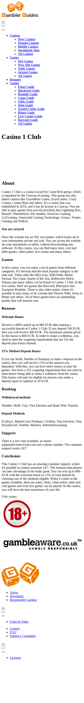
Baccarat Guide (28, 120)
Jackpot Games (28, 72)
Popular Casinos (28, 43)
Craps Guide (26, 98)
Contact (15, 628)
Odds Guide (26, 101)
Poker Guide (26, 87)
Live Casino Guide (30, 116)
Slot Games (25, 61)
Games (14, 57)
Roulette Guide (28, 94)
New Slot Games (29, 65)
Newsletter (17, 596)
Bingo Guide (26, 112)
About (14, 592)
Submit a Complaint (22, 636)
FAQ (13, 632)
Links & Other (19, 621)
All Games (25, 76)
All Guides (25, 123)
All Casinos (25, 54)
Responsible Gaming (23, 600)
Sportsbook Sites (29, 50)
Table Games (26, 68)
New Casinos (26, 39)
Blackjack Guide (29, 90)
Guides (14, 83)
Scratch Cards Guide (31, 109)
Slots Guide (25, 105)
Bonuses (15, 79)
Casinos (15, 35)
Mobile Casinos (28, 46)
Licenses (15, 657)
